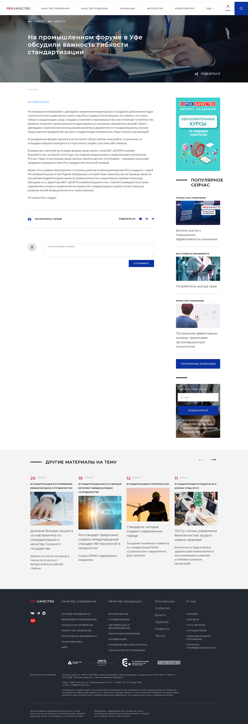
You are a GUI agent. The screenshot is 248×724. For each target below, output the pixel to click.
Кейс (65, 647)
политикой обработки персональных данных (198, 423)
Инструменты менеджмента (79, 636)
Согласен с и (200, 425)
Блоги (160, 615)
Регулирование (118, 614)
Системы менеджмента (76, 614)
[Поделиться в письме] (139, 218)
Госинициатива (72, 642)
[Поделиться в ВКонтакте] (145, 218)
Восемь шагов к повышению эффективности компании (196, 235)
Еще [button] (209, 8)
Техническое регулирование (126, 650)
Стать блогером (196, 630)
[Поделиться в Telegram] (151, 218)
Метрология (155, 8)
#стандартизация (38, 102)
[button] (213, 462)
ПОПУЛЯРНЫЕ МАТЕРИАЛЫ (198, 364)
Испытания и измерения (124, 633)
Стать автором (195, 625)
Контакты (192, 619)
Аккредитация (117, 639)
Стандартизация (119, 619)
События (162, 608)
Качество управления (55, 8)
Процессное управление (77, 625)
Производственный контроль (127, 645)
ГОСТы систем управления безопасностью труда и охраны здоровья (196, 535)
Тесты (160, 636)
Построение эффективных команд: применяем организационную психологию (196, 340)
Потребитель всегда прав (196, 286)
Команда (192, 614)
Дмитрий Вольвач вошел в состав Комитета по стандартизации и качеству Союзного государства (51, 539)
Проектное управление (76, 630)
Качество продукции (94, 8)
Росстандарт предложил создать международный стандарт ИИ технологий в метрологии (99, 541)
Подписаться (198, 410)
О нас (191, 601)
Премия (162, 622)
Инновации (127, 8)
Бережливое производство (79, 619)
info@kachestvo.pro (80, 685)
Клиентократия (185, 8)
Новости (162, 629)
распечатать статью (48, 219)
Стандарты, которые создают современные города (144, 531)
